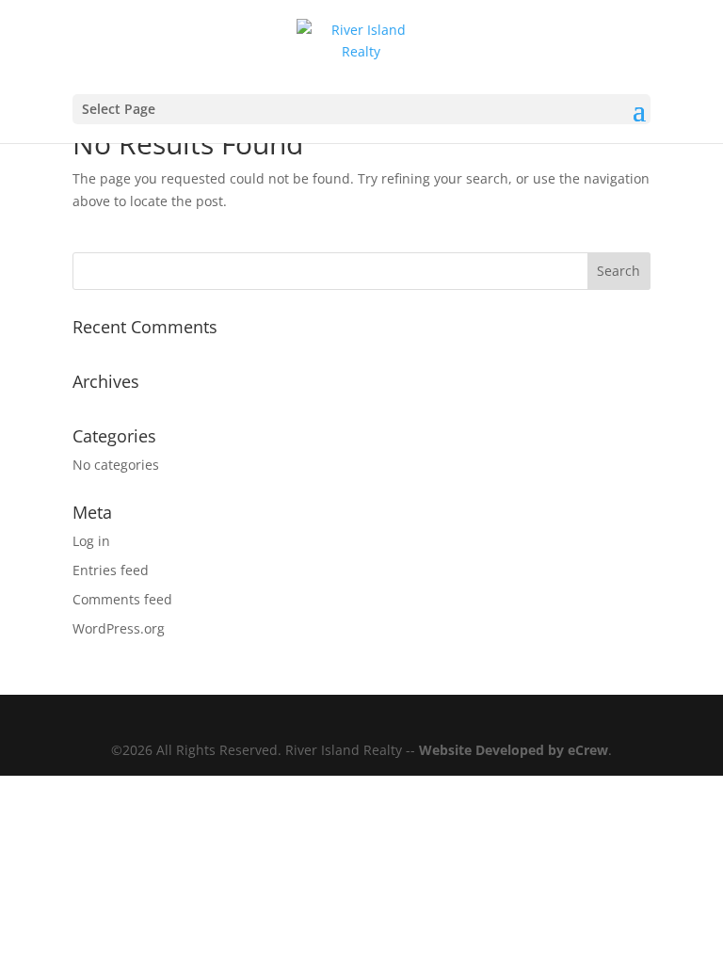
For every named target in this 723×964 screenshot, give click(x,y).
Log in (91, 541)
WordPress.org (118, 628)
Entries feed (110, 570)
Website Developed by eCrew (513, 750)
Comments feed (122, 599)
